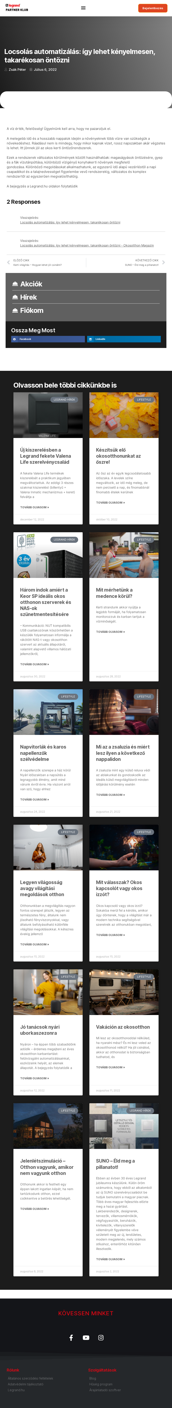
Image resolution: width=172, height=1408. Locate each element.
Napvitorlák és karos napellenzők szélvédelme (43, 753)
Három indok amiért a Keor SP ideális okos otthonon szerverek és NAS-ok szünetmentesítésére (45, 602)
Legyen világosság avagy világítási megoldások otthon (42, 888)
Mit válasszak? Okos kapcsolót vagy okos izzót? (119, 888)
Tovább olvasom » (34, 507)
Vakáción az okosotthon (123, 1027)
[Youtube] (86, 1338)
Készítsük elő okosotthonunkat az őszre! (118, 456)
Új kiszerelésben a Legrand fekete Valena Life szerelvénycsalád (45, 456)
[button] (84, 8)
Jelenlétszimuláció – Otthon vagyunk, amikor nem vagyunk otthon (47, 1167)
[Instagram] (101, 1338)
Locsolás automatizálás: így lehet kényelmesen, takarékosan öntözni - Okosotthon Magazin (87, 245)
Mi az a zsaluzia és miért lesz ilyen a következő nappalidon (123, 753)
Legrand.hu (39, 186)
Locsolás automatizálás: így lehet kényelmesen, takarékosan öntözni (70, 222)
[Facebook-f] (71, 1338)
